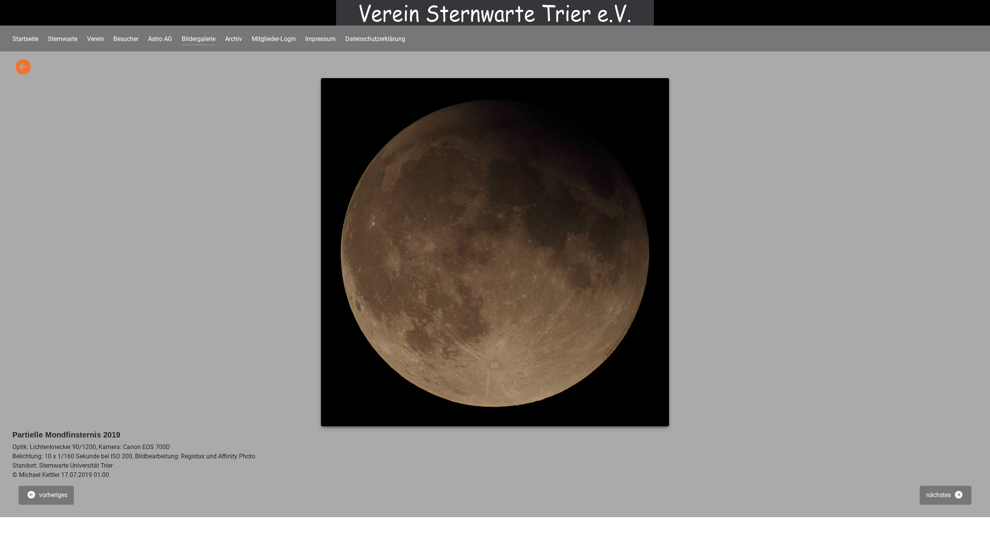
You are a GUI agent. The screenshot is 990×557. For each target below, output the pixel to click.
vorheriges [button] (52, 495)
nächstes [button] (939, 495)
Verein (95, 39)
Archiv (233, 39)
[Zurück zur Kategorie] (23, 67)
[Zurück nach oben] (976, 543)
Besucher (125, 39)
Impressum (320, 39)
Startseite (25, 39)
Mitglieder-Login (274, 39)
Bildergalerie (198, 39)
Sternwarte (62, 39)
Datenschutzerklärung (375, 39)
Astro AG (160, 39)
